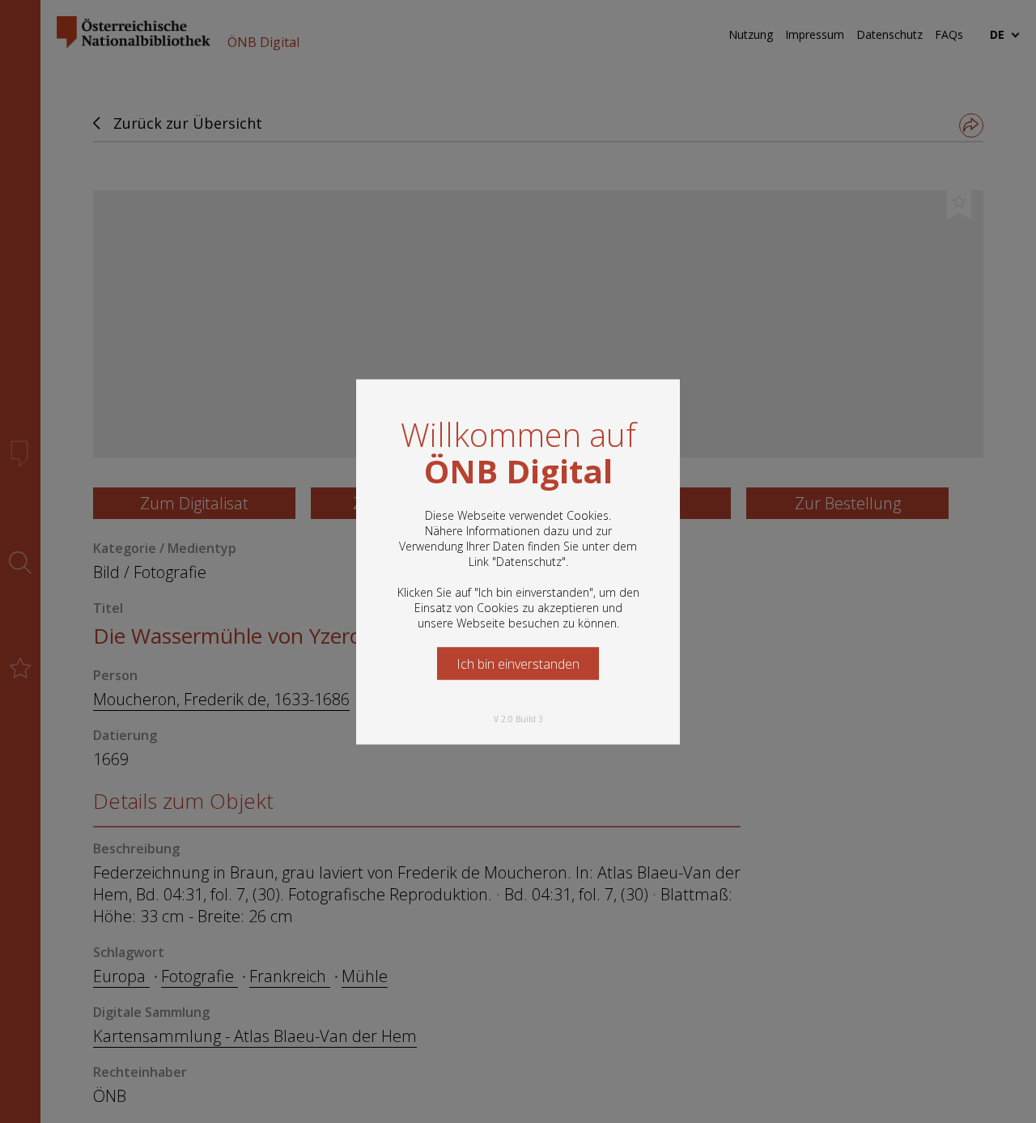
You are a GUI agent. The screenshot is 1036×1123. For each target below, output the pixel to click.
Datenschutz (529, 560)
